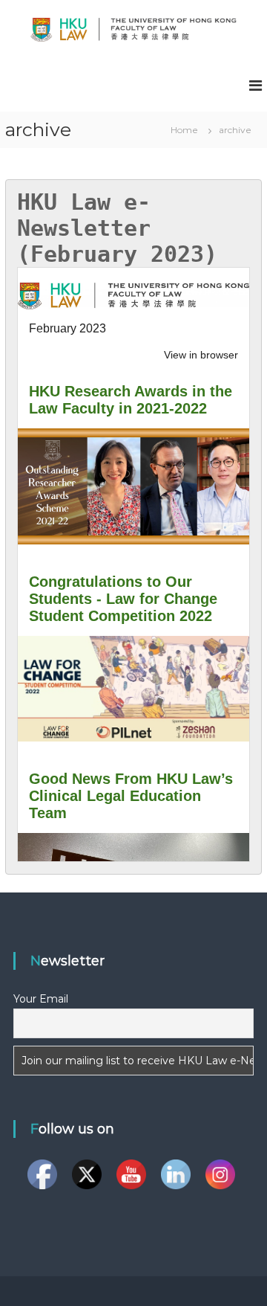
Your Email (40, 999)
